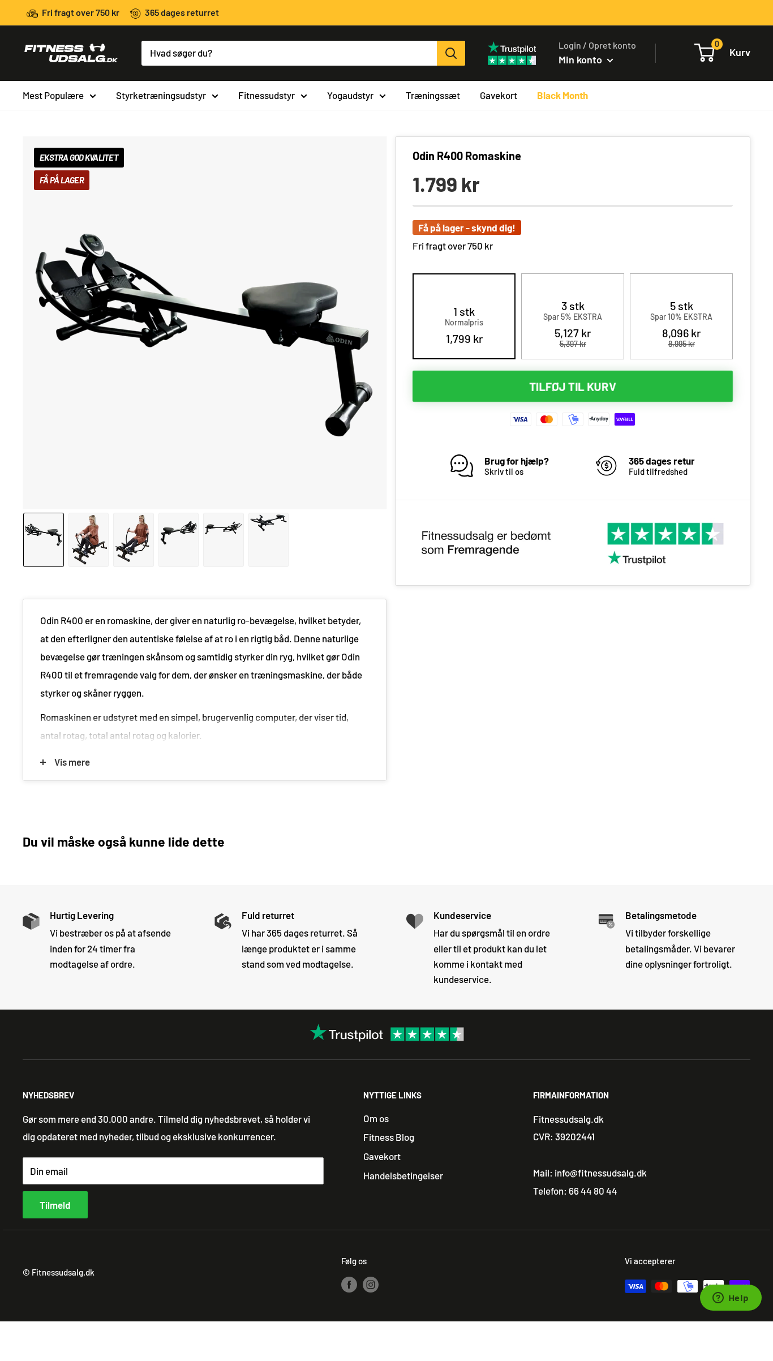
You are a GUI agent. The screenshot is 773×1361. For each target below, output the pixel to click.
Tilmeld (55, 1204)
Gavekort (498, 94)
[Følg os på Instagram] (371, 1284)
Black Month (562, 94)
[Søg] (451, 53)
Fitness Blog (388, 1137)
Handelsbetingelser (403, 1175)
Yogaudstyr (350, 94)
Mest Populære (53, 94)
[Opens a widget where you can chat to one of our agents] (730, 1299)
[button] (464, 325)
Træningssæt (433, 94)
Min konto (581, 59)
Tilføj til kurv (573, 386)
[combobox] (289, 53)
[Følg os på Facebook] (349, 1284)
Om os (376, 1118)
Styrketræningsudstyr (161, 94)
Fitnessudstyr (266, 94)
